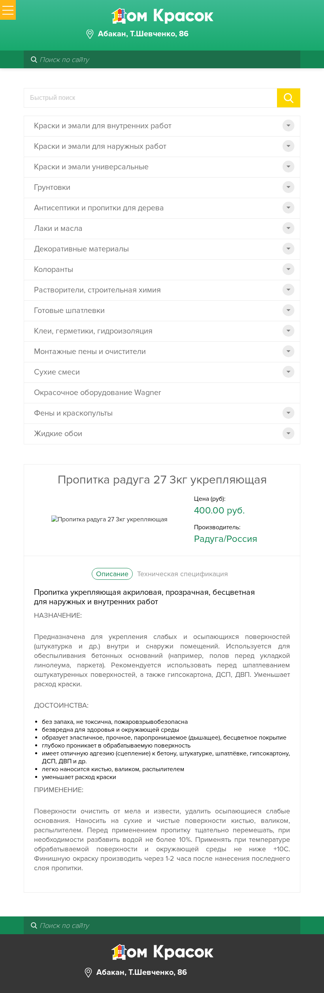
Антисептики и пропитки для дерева (99, 208)
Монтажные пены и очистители (90, 351)
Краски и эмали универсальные (91, 167)
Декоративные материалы (81, 249)
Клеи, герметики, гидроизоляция (93, 331)
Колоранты (53, 269)
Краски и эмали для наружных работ (100, 146)
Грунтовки (52, 187)
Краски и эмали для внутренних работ (102, 126)
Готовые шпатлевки (69, 310)
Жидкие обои (58, 433)
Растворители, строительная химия (97, 290)
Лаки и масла (58, 228)
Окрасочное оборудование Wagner (97, 392)
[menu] (8, 10)
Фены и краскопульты (73, 413)
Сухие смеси (57, 372)
